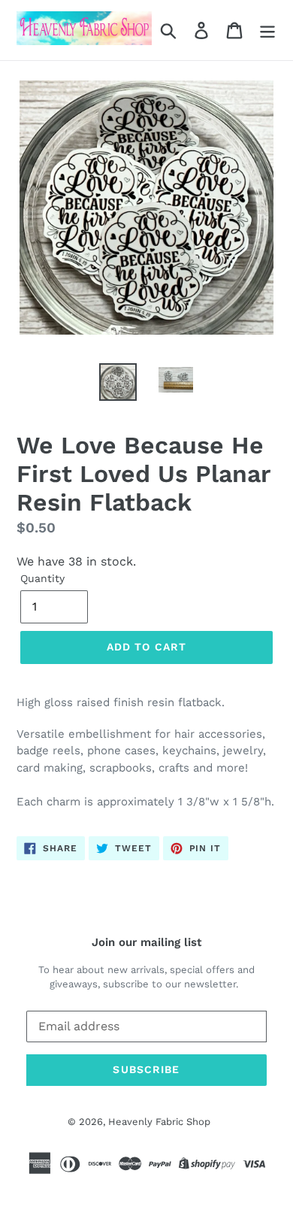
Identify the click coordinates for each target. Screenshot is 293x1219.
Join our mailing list (146, 942)
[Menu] (267, 30)
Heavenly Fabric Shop (159, 1121)
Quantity (42, 578)
